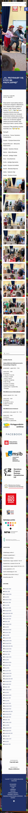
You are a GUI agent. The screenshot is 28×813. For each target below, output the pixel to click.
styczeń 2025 (8, 638)
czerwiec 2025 (8, 624)
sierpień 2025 (8, 618)
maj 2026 (7, 597)
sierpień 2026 (8, 588)
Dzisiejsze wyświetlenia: (9, 555)
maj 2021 (7, 741)
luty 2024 (7, 667)
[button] (26, 9)
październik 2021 (9, 733)
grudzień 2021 (8, 727)
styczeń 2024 (8, 670)
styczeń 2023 (8, 703)
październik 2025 (9, 613)
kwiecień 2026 (8, 599)
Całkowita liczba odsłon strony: (10, 574)
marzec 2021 (8, 744)
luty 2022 (7, 725)
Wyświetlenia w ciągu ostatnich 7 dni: (12, 560)
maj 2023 (7, 692)
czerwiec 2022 (8, 722)
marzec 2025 (8, 632)
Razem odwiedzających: (8, 571)
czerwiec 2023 (8, 689)
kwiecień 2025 (8, 629)
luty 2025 (7, 635)
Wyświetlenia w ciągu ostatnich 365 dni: (12, 566)
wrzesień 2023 (8, 681)
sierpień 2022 (8, 717)
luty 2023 (7, 700)
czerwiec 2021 (8, 738)
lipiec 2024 (7, 654)
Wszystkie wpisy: (7, 577)
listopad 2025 (8, 610)
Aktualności (10, 97)
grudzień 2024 (8, 640)
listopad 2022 (8, 708)
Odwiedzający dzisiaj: (8, 558)
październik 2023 (9, 678)
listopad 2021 (8, 730)
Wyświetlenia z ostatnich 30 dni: (10, 563)
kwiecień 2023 (8, 695)
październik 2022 (9, 711)
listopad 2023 (8, 676)
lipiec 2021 (7, 736)
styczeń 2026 (8, 608)
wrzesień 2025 (8, 616)
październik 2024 (9, 646)
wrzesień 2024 (8, 648)
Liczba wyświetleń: (7, 569)
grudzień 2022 (8, 706)
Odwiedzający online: (8, 552)
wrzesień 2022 (8, 714)
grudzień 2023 (8, 673)
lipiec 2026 (7, 591)
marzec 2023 (8, 697)
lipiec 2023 (7, 687)
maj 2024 (7, 659)
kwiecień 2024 (8, 662)
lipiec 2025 (7, 621)
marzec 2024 (8, 665)
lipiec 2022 (7, 719)
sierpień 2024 (8, 651)
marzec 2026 (8, 602)
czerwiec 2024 (8, 657)
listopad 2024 (8, 643)
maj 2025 (7, 627)
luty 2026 (7, 605)
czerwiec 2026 (8, 594)
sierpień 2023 (8, 684)
